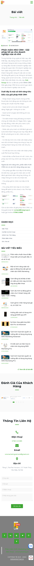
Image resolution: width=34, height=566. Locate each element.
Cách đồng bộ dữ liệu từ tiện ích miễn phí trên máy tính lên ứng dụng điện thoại (21, 281)
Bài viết (21, 17)
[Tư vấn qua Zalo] (30, 546)
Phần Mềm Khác (7, 238)
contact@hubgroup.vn (22, 210)
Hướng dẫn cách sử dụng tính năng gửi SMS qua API (21, 314)
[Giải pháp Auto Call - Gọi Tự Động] (31, 558)
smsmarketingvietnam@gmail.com (17, 454)
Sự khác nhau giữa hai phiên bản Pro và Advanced (20, 323)
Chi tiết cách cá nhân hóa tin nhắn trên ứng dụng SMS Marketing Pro (15, 346)
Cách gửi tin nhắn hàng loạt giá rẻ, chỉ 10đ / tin (21, 304)
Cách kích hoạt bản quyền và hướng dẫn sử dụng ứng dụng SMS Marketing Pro (16, 358)
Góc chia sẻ (5, 241)
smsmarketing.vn (17, 559)
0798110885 (18, 212)
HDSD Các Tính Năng (8, 235)
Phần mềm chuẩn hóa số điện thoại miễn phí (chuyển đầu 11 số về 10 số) (16, 256)
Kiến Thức (5, 229)
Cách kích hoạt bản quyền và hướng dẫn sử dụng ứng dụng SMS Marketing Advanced (16, 334)
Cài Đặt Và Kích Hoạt (8, 232)
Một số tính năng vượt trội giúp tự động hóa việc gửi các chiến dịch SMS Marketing (20, 269)
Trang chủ (13, 17)
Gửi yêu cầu (17, 506)
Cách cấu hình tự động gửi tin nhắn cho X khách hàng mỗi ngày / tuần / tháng (16, 293)
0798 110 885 (17, 441)
